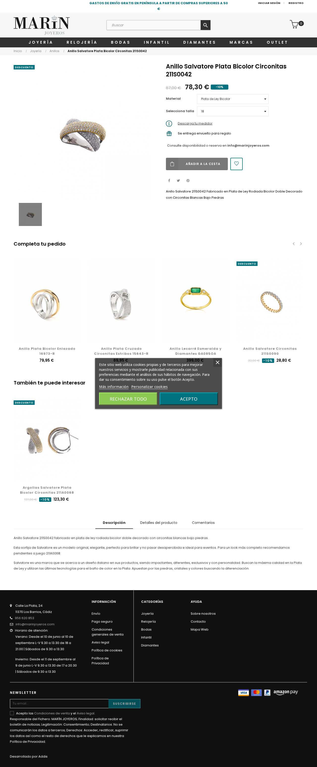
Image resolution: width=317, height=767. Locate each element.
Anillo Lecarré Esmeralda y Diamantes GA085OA (196, 351)
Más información (114, 386)
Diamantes (150, 645)
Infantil (146, 637)
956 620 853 (24, 618)
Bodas (146, 629)
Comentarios (203, 522)
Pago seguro (102, 621)
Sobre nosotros (203, 613)
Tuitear (178, 181)
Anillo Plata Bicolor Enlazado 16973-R (47, 351)
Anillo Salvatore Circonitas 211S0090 (270, 351)
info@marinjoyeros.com (248, 145)
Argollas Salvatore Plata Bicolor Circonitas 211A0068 (47, 490)
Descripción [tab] (114, 522)
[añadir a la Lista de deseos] (236, 164)
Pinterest (188, 181)
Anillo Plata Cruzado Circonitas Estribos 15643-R (121, 351)
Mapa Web (200, 629)
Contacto (198, 621)
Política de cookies (107, 650)
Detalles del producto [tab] (158, 522)
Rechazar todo (128, 399)
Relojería (148, 621)
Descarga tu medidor (195, 123)
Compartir (169, 181)
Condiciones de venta (52, 713)
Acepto (188, 399)
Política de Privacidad (100, 661)
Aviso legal (100, 642)
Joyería (147, 613)
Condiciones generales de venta (108, 632)
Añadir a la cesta (203, 164)
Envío (96, 613)
